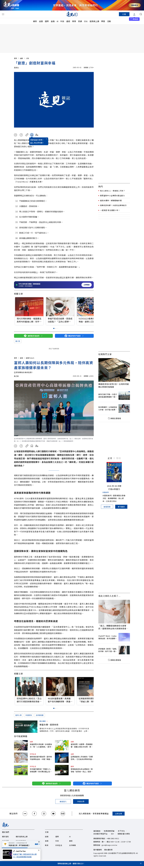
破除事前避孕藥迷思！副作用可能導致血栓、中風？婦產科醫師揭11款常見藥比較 (41, 757)
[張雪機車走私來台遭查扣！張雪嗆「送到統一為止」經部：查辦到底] (62, 770)
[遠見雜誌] (72, 14)
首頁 (15, 58)
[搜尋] (141, 14)
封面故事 (106, 492)
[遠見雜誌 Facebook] (34, 813)
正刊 (110, 458)
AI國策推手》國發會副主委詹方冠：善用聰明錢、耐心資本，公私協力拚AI (114, 498)
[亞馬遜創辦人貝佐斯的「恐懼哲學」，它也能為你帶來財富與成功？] (62, 758)
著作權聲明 (97, 850)
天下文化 (121, 831)
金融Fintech (30, 358)
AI (57, 21)
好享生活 (33, 754)
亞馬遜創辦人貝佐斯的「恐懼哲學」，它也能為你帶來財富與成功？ (82, 757)
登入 (32, 142)
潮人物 (17, 341)
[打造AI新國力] (114, 472)
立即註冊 (118, 813)
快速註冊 (80, 801)
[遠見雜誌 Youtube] (53, 813)
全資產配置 (40, 715)
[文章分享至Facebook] (21, 134)
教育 (74, 21)
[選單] (3, 14)
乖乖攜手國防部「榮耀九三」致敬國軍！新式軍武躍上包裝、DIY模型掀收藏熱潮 (41, 770)
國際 (47, 21)
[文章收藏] (32, 135)
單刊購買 (121, 506)
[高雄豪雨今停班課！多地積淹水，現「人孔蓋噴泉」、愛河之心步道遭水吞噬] (21, 745)
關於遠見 (5, 836)
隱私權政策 (108, 850)
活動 (109, 21)
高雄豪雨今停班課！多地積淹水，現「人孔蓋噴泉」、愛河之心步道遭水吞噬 (41, 745)
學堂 (103, 21)
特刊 (118, 458)
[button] (91, 307)
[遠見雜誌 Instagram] (44, 813)
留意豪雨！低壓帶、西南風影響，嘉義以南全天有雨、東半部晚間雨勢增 (82, 745)
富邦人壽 (18, 715)
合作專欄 (72, 845)
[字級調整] (37, 134)
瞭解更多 (134, 5)
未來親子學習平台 (100, 833)
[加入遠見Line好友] (25, 813)
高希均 (16, 67)
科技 (62, 21)
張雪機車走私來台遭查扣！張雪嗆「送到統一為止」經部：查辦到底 (82, 770)
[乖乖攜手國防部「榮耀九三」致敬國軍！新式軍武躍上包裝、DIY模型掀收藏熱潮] (21, 770)
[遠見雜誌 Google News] (63, 813)
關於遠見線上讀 (21, 836)
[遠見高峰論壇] (11, 5)
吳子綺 (16, 376)
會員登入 (63, 801)
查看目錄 (107, 506)
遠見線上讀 (94, 21)
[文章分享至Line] (15, 134)
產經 (68, 21)
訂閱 (124, 14)
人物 (27, 58)
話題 (41, 21)
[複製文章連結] (27, 134)
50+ (112, 833)
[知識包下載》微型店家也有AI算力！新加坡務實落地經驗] (8, 854)
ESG (85, 21)
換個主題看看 (115, 418)
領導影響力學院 (124, 833)
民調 (80, 21)
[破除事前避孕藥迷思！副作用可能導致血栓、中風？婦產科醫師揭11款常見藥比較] (21, 758)
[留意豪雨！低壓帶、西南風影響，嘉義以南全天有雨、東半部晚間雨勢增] (62, 745)
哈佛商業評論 (109, 831)
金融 (53, 21)
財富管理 (29, 715)
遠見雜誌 (96, 831)
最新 (35, 21)
